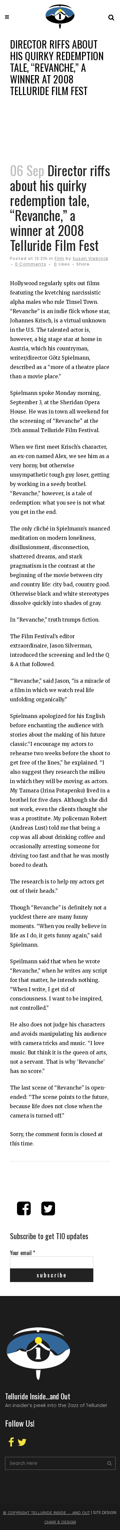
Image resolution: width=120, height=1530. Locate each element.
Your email (22, 1252)
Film (59, 258)
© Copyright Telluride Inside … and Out (46, 1512)
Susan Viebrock (90, 258)
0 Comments (30, 264)
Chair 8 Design (60, 1522)
